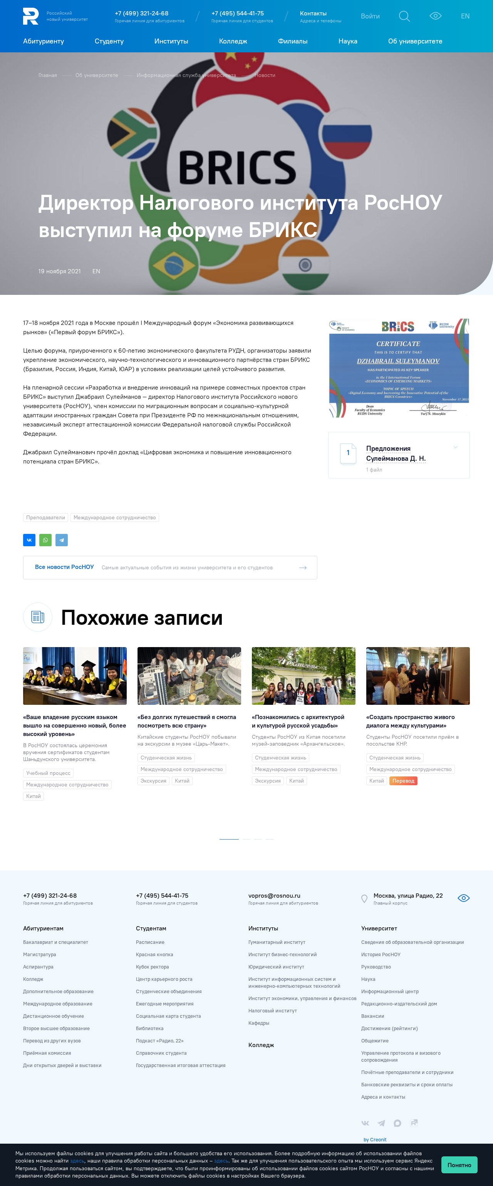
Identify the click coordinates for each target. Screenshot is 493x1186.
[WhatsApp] (45, 540)
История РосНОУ (381, 954)
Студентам (151, 928)
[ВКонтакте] (29, 540)
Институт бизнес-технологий (282, 954)
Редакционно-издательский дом (399, 1003)
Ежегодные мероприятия (165, 1003)
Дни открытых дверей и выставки (62, 1065)
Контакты (313, 13)
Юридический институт (276, 967)
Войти (370, 16)
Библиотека (150, 1028)
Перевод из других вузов (52, 1040)
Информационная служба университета (187, 75)
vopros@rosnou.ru (274, 895)
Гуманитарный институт (276, 942)
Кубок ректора (152, 967)
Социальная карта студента (168, 1016)
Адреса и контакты (383, 1097)
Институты (263, 928)
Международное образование (57, 1003)
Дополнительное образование (58, 991)
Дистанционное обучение (53, 1016)
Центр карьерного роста (164, 979)
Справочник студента (161, 1053)
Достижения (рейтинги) (389, 1028)
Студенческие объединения (169, 991)
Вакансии (372, 1016)
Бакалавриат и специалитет (55, 942)
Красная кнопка (154, 954)
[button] (229, 838)
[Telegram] (61, 540)
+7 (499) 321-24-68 (141, 13)
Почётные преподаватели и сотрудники (407, 1072)
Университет (379, 928)
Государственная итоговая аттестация (181, 1065)
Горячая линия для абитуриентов (149, 20)
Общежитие (375, 1040)
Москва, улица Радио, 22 (408, 895)
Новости (265, 75)
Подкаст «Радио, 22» (160, 1040)
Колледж (33, 979)
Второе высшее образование (56, 1028)
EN (465, 16)
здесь (77, 1160)
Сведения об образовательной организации (412, 942)
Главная (49, 75)
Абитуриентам (43, 928)
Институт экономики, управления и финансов (302, 998)
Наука (368, 979)
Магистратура (39, 954)
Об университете (97, 75)
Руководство (376, 967)
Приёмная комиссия (47, 1053)
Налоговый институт (272, 1010)
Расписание (150, 942)
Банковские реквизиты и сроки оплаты (407, 1084)
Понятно (459, 1165)
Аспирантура (38, 967)
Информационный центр (390, 991)
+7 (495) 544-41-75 (237, 13)
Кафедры (258, 1023)
